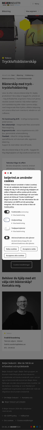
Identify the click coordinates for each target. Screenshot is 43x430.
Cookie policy (9, 207)
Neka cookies (11, 249)
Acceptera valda (29, 249)
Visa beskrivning (19, 215)
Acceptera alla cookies (15, 255)
